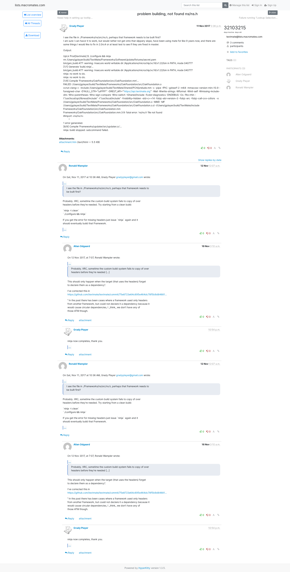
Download (33, 35)
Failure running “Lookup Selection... (258, 17)
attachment (85, 320)
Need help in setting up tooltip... (75, 17)
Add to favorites (239, 51)
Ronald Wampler (78, 165)
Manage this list (240, 5)
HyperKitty (144, 567)
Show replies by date (209, 160)
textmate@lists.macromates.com (244, 36)
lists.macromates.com (30, 5)
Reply (66, 151)
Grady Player (76, 25)
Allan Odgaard (82, 246)
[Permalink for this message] (219, 148)
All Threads (33, 23)
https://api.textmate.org (137, 91)
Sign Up (271, 5)
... (65, 183)
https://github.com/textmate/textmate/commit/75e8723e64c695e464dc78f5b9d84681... (117, 294)
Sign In (258, 5)
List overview (33, 14)
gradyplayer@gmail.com (129, 177)
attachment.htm (68, 142)
